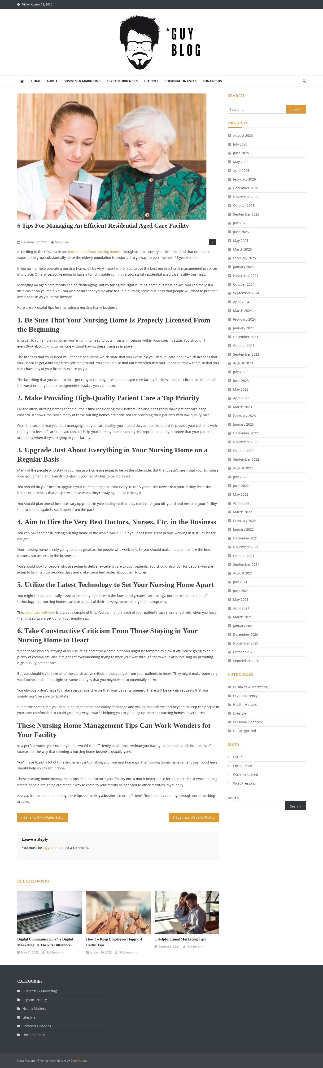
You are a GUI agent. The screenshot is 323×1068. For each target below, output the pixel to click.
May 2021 (240, 599)
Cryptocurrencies (122, 81)
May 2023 (240, 389)
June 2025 (241, 231)
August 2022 (243, 468)
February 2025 (244, 258)
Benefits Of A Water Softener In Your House (45, 817)
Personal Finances (180, 81)
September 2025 (246, 214)
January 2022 (243, 529)
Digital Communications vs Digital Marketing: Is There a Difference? (45, 942)
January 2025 (243, 267)
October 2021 (243, 555)
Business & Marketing (82, 81)
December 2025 (245, 188)
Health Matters (245, 704)
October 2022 (243, 450)
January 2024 (243, 328)
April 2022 (241, 503)
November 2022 (245, 442)
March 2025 (242, 249)
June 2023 (241, 380)
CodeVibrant (78, 1061)
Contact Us (212, 81)
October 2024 (243, 284)
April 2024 (241, 302)
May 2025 (240, 240)
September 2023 (246, 354)
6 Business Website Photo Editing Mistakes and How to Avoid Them (196, 817)
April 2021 (241, 608)
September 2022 (246, 459)
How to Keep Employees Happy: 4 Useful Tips (114, 942)
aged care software (40, 612)
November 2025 (245, 196)
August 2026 (243, 135)
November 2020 (245, 643)
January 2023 (243, 424)
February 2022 (244, 520)
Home (35, 81)
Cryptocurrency (245, 695)
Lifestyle (151, 81)
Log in (238, 757)
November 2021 (245, 547)
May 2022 (240, 494)
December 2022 (245, 433)
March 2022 (242, 512)
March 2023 (242, 407)
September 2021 (246, 564)
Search (233, 797)
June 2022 (241, 485)
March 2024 (242, 310)
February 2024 (244, 319)
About (52, 81)
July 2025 (240, 223)
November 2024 (245, 275)
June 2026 (241, 153)
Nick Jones (62, 242)
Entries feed (242, 765)
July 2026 (240, 144)
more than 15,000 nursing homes (94, 251)
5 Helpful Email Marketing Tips (180, 939)
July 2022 (240, 477)
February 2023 (244, 415)
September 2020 (246, 660)
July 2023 (240, 372)
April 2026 (241, 170)
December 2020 (245, 634)
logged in (50, 847)
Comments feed (245, 774)
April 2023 (241, 398)
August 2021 (243, 573)
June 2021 (241, 590)
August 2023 (243, 363)
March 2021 (242, 617)
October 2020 (243, 652)
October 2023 (243, 345)
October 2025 (243, 205)
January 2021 (243, 625)
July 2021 (240, 582)
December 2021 (245, 538)
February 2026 (244, 179)
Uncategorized (244, 730)
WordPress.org (244, 783)
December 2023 (245, 337)
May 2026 (240, 161)
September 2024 (246, 293)
